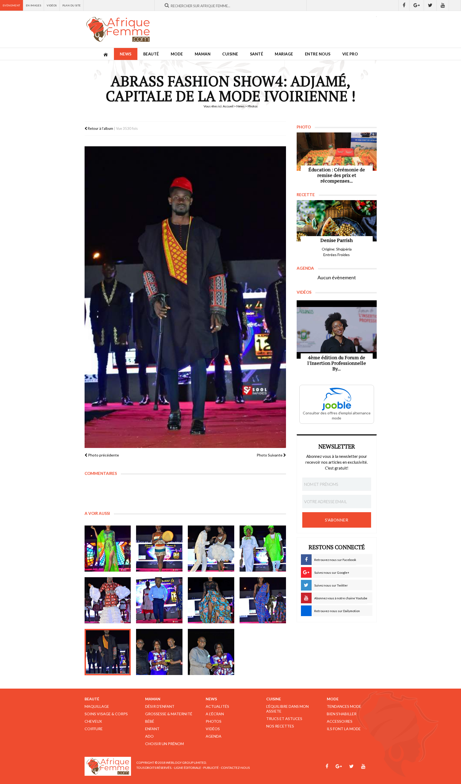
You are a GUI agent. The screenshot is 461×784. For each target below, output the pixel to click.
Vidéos (52, 5)
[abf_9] (108, 652)
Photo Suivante (270, 455)
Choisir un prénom (164, 743)
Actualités (217, 706)
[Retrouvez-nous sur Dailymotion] (455, 5)
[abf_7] (211, 600)
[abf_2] (159, 549)
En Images (33, 5)
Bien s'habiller (341, 714)
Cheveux (93, 721)
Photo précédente (103, 455)
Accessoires (339, 721)
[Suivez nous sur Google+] (417, 5)
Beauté (151, 54)
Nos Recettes (280, 726)
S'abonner (336, 520)
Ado (149, 736)
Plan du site (71, 5)
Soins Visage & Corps (106, 714)
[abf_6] (159, 600)
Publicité (211, 768)
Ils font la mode (344, 728)
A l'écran (215, 714)
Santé (256, 54)
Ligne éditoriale (187, 768)
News (126, 54)
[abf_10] (159, 652)
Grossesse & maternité (168, 714)
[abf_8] (263, 600)
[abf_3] (211, 549)
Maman (203, 54)
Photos (213, 721)
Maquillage (97, 706)
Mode (177, 54)
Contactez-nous (235, 768)
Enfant (152, 728)
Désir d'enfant (159, 706)
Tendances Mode (344, 706)
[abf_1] (108, 549)
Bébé (149, 721)
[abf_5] (108, 600)
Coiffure (94, 728)
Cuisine (230, 54)
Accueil (228, 106)
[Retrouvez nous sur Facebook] (404, 5)
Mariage (284, 54)
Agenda (213, 736)
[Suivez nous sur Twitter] (430, 5)
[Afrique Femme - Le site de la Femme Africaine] (118, 29)
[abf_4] (263, 549)
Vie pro (350, 54)
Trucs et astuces (284, 718)
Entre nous (318, 54)
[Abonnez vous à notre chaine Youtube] (443, 5)
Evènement (11, 5)
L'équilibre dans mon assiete (287, 708)
